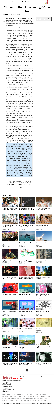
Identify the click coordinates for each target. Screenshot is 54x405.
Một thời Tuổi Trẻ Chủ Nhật (25, 329)
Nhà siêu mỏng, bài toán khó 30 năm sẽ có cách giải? (9, 226)
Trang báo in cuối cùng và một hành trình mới (43, 329)
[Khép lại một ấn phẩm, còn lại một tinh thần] (10, 305)
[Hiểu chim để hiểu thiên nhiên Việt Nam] (27, 340)
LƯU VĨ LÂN (37, 314)
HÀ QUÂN (20, 228)
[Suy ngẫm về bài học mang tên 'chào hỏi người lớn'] (44, 202)
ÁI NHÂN (3, 228)
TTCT (37, 331)
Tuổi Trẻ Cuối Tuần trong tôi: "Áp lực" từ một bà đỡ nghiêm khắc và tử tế (43, 295)
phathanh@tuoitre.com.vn (6, 391)
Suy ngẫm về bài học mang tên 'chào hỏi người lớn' (43, 209)
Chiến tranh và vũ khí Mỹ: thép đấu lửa (43, 243)
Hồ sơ (11, 396)
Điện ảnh (34, 400)
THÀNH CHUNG (38, 210)
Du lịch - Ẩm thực (38, 394)
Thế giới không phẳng (29, 398)
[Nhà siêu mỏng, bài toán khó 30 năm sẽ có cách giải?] (10, 219)
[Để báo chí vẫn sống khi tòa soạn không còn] (44, 357)
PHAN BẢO (3, 245)
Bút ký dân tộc (8, 188)
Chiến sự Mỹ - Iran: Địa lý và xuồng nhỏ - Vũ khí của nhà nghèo (26, 243)
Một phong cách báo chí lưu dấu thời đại (43, 312)
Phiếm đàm (48, 396)
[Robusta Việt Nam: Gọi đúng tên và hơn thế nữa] (10, 340)
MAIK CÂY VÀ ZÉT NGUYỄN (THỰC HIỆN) (24, 279)
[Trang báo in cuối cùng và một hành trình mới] (44, 322)
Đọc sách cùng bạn (19, 187)
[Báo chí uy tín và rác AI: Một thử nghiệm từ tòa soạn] (27, 357)
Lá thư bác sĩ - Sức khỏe (21, 396)
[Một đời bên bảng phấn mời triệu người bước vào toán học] (27, 202)
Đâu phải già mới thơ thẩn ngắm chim (43, 346)
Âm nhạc (25, 400)
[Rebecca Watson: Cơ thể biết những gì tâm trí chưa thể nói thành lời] (27, 271)
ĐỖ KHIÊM (20, 245)
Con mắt (13, 394)
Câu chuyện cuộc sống (20, 394)
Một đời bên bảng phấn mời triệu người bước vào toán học (26, 209)
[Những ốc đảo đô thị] (44, 253)
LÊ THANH (3, 210)
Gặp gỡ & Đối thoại (5, 396)
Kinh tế (15, 396)
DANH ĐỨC (37, 245)
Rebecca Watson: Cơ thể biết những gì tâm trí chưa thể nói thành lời (26, 278)
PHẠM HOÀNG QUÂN (5, 262)
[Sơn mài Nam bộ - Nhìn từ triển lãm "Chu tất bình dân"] (10, 271)
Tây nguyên (13, 187)
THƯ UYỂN (20, 262)
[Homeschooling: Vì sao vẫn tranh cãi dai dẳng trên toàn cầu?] (44, 219)
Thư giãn (18, 398)
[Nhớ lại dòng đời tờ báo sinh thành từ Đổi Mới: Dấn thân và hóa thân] (27, 305)
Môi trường (32, 396)
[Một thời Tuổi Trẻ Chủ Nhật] (27, 322)
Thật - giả (22, 398)
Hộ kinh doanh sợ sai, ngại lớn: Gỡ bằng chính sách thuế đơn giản (9, 209)
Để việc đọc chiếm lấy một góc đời (9, 295)
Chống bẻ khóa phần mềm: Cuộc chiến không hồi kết (9, 364)
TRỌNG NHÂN (21, 210)
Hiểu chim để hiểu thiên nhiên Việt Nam (26, 346)
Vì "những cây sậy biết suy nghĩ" (10, 329)
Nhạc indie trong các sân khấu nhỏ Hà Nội (43, 278)
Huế (9, 187)
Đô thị (38, 400)
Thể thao (35, 398)
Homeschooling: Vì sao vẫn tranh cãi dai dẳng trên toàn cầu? (42, 226)
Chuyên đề (8, 394)
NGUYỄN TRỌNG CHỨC (22, 330)
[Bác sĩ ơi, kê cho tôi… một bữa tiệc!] (10, 236)
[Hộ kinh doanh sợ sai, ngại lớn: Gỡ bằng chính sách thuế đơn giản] (10, 202)
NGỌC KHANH (38, 348)
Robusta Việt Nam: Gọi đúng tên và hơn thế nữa (9, 346)
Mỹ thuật (36, 396)
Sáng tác (9, 398)
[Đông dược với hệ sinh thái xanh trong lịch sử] (10, 253)
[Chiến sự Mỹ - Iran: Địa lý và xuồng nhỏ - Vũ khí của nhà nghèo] (27, 236)
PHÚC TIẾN (20, 314)
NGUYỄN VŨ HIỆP (38, 279)
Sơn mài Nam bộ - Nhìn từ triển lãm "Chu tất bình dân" (9, 278)
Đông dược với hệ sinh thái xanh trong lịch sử (10, 260)
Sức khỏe (13, 398)
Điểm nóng (29, 400)
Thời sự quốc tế (40, 398)
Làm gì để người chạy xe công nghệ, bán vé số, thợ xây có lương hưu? (26, 226)
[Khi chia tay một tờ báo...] (27, 288)
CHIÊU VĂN (37, 228)
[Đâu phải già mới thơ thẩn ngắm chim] (44, 340)
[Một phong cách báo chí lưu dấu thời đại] (44, 305)
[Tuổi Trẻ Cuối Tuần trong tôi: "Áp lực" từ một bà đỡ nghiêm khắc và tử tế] (44, 288)
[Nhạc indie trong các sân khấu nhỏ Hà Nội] (44, 271)
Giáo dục (44, 394)
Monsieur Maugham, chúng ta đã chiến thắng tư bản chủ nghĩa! (26, 260)
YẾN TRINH (3, 348)
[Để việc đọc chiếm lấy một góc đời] (10, 288)
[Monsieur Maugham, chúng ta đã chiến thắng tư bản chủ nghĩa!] (27, 253)
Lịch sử (27, 396)
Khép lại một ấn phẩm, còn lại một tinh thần (9, 312)
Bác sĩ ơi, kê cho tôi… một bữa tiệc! (9, 243)
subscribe (43, 2)
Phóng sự (4, 398)
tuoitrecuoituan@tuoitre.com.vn (7, 386)
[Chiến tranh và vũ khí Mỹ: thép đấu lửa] (44, 236)
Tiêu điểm (45, 398)
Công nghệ (26, 394)
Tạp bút (17, 400)
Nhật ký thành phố (42, 396)
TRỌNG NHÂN (21, 348)
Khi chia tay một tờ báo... (25, 294)
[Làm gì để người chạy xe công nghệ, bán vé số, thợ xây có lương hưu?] (27, 219)
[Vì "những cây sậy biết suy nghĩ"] (10, 322)
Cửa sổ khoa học (32, 394)
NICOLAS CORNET (21, 295)
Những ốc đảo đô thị (41, 260)
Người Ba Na (25, 187)
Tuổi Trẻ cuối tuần (11, 400)
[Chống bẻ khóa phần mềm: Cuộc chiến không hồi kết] (10, 357)
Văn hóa (21, 400)
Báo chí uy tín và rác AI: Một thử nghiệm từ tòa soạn (26, 364)
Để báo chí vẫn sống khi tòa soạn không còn (43, 364)
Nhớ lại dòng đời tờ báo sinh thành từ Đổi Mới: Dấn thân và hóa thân (26, 312)
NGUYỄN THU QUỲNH (39, 261)
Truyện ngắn (5, 400)
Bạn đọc (4, 394)
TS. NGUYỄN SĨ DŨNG (5, 314)
